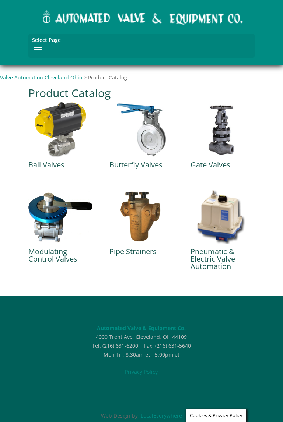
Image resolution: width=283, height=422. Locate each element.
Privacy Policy (141, 371)
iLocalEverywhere (160, 415)
